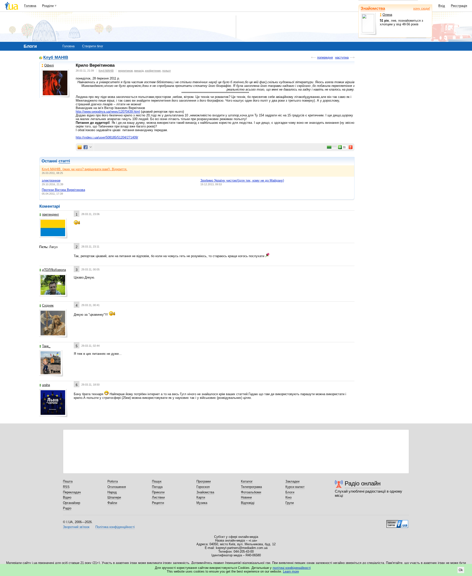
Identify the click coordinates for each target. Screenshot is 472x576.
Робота (112, 481)
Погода (157, 487)
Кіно (288, 497)
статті (64, 161)
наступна (342, 57)
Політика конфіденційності (115, 527)
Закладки (292, 481)
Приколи (158, 492)
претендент (50, 214)
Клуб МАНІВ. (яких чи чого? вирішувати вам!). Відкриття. (84, 169)
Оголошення (116, 487)
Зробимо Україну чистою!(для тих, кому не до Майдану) (242, 180)
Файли (112, 503)
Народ (112, 492)
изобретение (153, 70)
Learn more (291, 571)
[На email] (80, 147)
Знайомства (373, 8)
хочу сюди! (421, 8)
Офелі (49, 65)
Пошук (157, 481)
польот (166, 70)
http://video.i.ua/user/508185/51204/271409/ (107, 137)
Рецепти (158, 503)
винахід (139, 70)
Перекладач (72, 492)
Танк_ (46, 346)
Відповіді (247, 503)
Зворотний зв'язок (76, 527)
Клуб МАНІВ (55, 58)
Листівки (158, 497)
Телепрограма (251, 487)
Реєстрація (459, 6)
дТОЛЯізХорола (54, 270)
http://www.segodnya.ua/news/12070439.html (108, 111)
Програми (203, 481)
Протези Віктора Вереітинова (63, 190)
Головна (30, 6)
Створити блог (92, 46)
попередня (325, 57)
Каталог (247, 481)
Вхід (441, 6)
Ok (461, 570)
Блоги (289, 492)
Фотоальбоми (251, 492)
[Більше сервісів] (90, 147)
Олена (387, 14)
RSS (66, 487)
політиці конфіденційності (292, 568)
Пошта (68, 481)
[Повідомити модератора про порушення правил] (351, 147)
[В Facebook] (86, 147)
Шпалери (114, 497)
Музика (201, 503)
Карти (200, 497)
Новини (246, 497)
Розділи (48, 6)
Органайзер (71, 503)
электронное (51, 180)
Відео (67, 497)
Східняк (48, 305)
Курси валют (295, 487)
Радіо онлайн (363, 483)
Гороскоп (203, 487)
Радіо (67, 508)
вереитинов (125, 70)
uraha (46, 385)
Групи (289, 503)
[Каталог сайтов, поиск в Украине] (397, 522)
